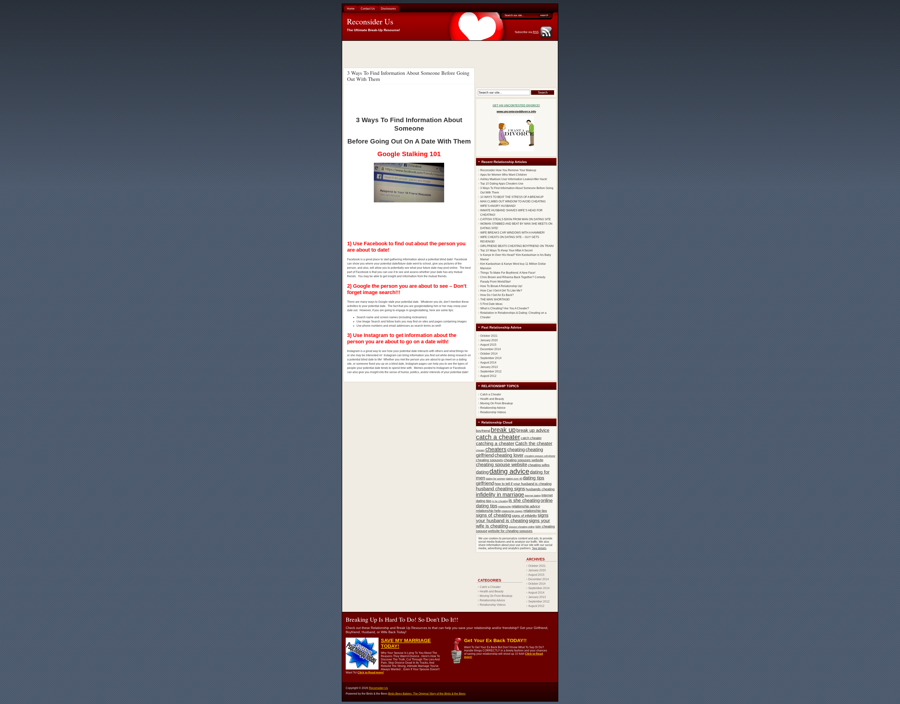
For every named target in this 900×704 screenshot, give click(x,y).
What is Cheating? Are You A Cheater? (504, 308)
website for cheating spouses (510, 531)
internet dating (533, 495)
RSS (536, 32)
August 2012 (488, 376)
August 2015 (488, 344)
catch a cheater (498, 437)
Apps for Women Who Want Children (503, 174)
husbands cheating (540, 489)
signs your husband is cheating (512, 518)
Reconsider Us (370, 21)
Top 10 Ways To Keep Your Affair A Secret (506, 250)
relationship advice (526, 506)
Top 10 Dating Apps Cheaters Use (501, 183)
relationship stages (512, 511)
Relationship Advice (493, 407)
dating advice (509, 471)
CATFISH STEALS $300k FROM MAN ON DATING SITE (515, 219)
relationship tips (535, 511)
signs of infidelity (524, 516)
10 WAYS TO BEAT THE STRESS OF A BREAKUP (512, 197)
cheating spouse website (501, 464)
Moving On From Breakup (496, 403)
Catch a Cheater (490, 394)
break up (503, 429)
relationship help (488, 511)
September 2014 (491, 358)
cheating (516, 449)
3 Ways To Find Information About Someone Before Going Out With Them (408, 75)
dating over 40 (514, 478)
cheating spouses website (523, 460)
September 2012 (491, 371)
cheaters (495, 449)
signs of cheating (493, 515)
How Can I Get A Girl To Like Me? (501, 290)
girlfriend (485, 483)
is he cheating (500, 501)
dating (482, 472)
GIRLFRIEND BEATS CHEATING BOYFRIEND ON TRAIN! (517, 246)
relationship (504, 506)
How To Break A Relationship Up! (501, 286)
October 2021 (489, 335)
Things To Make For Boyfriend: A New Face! (507, 272)
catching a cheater (495, 443)
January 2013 (489, 367)
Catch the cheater (533, 443)
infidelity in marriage (500, 495)
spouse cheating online (522, 526)
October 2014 (489, 353)
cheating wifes (539, 465)
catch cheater (531, 438)
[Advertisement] (450, 53)
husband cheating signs (500, 488)
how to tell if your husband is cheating (523, 484)
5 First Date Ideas (491, 304)
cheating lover (509, 455)
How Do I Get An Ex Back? (497, 295)
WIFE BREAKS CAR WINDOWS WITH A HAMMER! (512, 232)
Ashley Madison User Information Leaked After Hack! (513, 179)
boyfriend (483, 431)
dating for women (495, 478)
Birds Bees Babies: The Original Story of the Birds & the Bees (426, 693)
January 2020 (489, 340)
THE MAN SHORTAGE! (495, 299)
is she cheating (524, 500)
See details (539, 548)
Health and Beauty (492, 399)
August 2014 (488, 362)
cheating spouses (489, 460)
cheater (480, 450)
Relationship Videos (493, 412)
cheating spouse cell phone (539, 455)
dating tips (533, 478)
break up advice (532, 430)
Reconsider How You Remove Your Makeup (508, 170)
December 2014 (490, 349)
